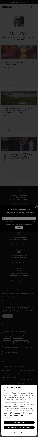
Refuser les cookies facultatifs (19, 428)
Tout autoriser (19, 422)
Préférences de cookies (17, 413)
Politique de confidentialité (13, 415)
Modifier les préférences (19, 433)
